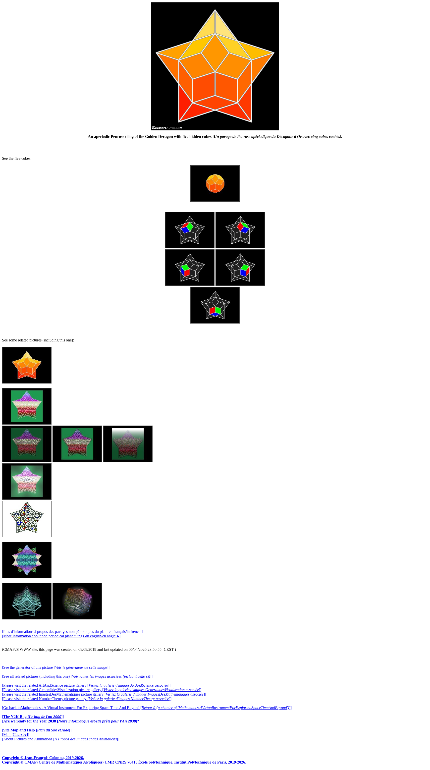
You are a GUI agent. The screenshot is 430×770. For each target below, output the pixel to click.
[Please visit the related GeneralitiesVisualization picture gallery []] (101, 690)
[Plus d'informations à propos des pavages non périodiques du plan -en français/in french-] (72, 631)
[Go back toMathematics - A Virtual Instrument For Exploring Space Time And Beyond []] (147, 708)
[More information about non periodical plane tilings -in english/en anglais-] (61, 636)
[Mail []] (15, 734)
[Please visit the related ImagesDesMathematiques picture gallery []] (104, 694)
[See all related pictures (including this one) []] (77, 676)
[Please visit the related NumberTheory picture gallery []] (86, 699)
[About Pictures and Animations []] (60, 739)
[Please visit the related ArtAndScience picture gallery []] (86, 685)
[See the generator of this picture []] (55, 667)
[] (33, 717)
